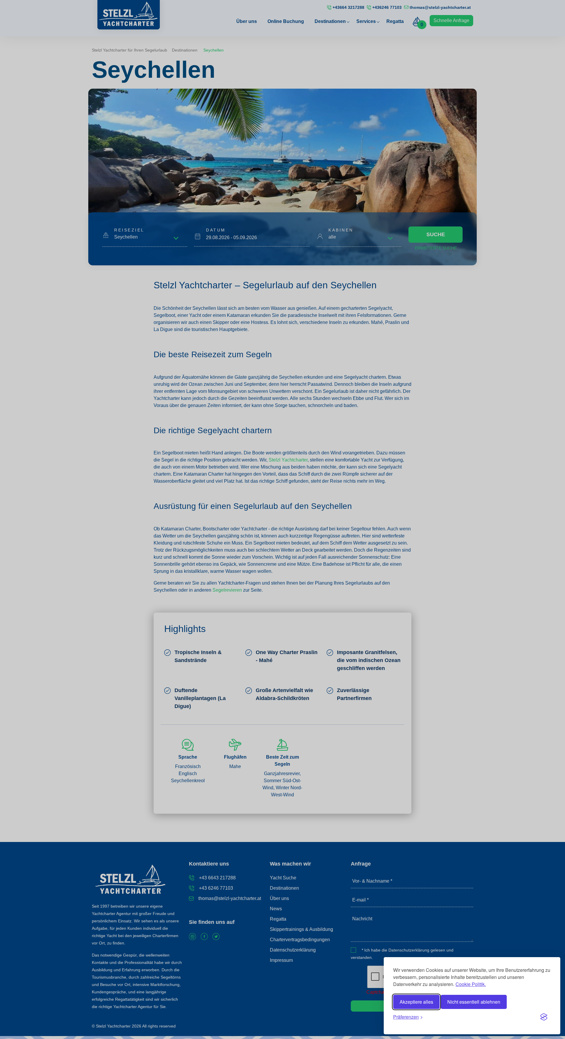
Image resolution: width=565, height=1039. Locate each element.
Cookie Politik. (471, 984)
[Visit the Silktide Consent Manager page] (544, 1017)
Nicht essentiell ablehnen (473, 1001)
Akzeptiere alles (416, 1001)
